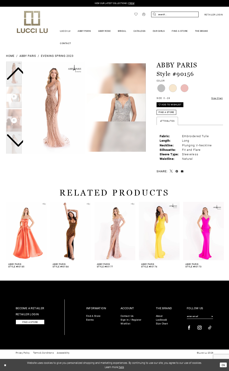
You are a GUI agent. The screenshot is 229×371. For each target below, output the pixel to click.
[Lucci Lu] (32, 22)
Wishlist (125, 323)
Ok (223, 365)
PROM (131, 3)
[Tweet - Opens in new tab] (171, 171)
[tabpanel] (53, 107)
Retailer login (27, 314)
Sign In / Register (131, 319)
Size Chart (162, 323)
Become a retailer (30, 308)
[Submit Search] (154, 14)
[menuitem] (136, 14)
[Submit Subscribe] (212, 316)
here (121, 367)
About (159, 316)
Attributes (167, 120)
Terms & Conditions (43, 353)
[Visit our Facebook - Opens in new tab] (189, 327)
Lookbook (161, 319)
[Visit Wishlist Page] (136, 14)
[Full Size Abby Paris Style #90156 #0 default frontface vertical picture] (54, 108)
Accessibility (63, 353)
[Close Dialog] (5, 365)
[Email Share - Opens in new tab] (182, 171)
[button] (144, 14)
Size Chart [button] (217, 98)
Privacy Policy (23, 353)
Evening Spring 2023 (57, 56)
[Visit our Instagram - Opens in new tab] (199, 327)
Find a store (30, 322)
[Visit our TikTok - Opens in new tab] (210, 327)
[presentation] (26, 231)
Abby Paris (27, 56)
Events (90, 319)
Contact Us (127, 316)
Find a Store (166, 112)
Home (10, 56)
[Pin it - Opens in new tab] (176, 171)
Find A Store (93, 316)
